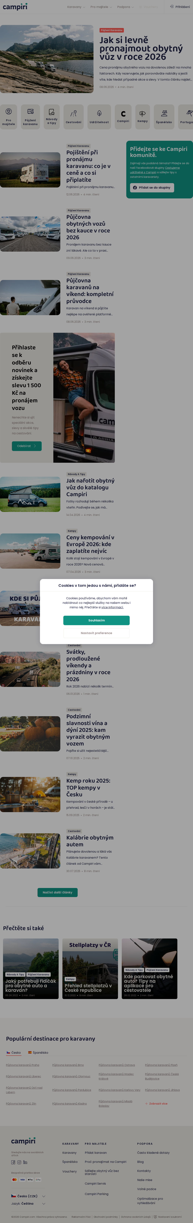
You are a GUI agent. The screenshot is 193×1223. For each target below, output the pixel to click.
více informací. (112, 607)
